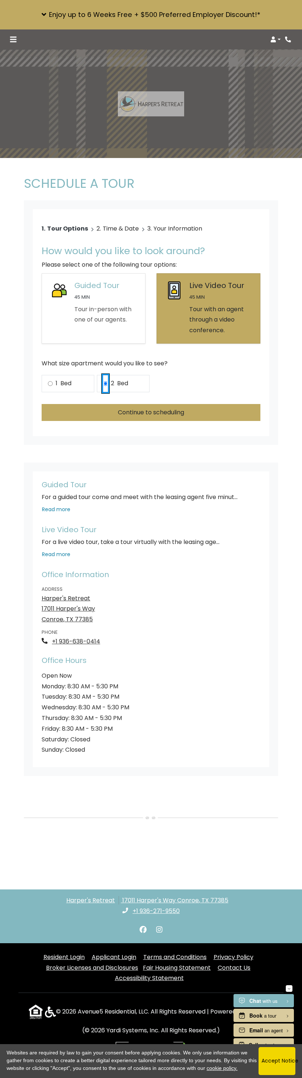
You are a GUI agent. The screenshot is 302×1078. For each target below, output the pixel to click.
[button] (151, 14)
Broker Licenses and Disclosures (92, 967)
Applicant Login (114, 956)
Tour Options (67, 228)
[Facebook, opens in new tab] (143, 930)
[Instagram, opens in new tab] (159, 930)
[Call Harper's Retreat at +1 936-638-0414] (288, 39)
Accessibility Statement (149, 977)
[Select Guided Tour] (93, 308)
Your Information (178, 228)
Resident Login (64, 956)
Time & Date (121, 228)
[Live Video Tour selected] (208, 308)
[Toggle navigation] (13, 39)
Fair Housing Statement (177, 967)
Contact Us (234, 967)
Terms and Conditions (175, 956)
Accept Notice (278, 1060)
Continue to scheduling (151, 412)
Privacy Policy (233, 956)
